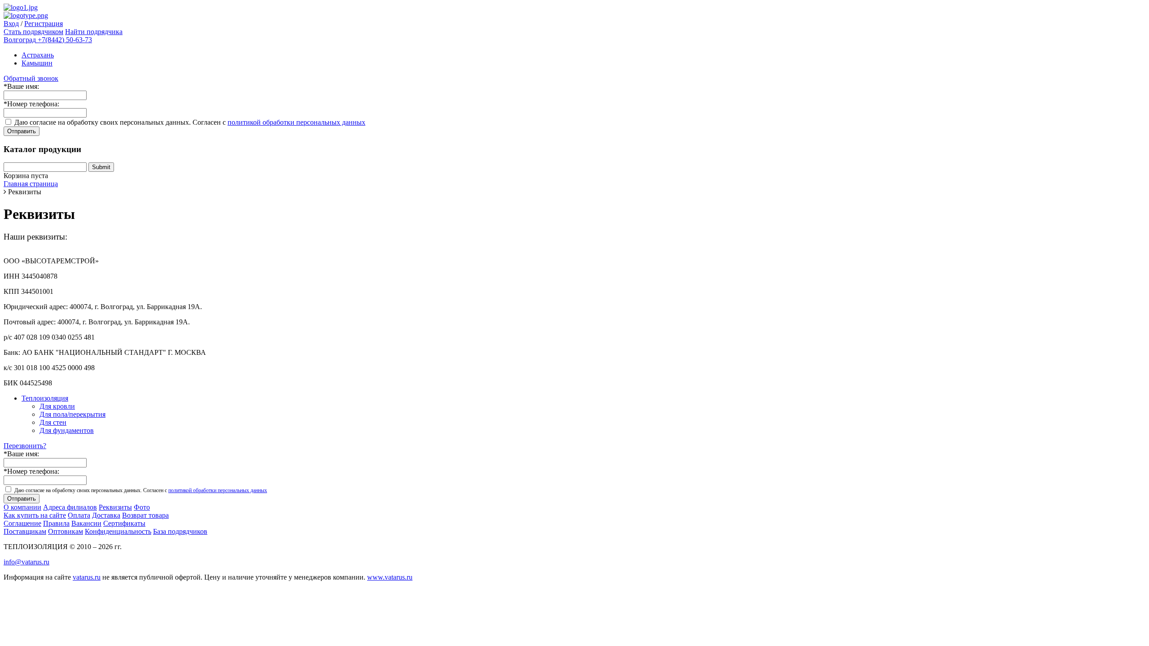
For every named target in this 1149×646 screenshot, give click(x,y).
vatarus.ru (87, 577)
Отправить (21, 131)
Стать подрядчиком (33, 31)
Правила (56, 523)
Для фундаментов (66, 430)
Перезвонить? (25, 446)
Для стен (52, 422)
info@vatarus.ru (26, 562)
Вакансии (86, 523)
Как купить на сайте (35, 515)
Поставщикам (25, 531)
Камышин (37, 63)
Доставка (106, 515)
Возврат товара (145, 515)
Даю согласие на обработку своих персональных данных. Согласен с (189, 122)
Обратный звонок (31, 78)
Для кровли (57, 406)
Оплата (79, 515)
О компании (22, 507)
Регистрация (43, 23)
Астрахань (38, 55)
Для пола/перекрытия (72, 414)
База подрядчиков (180, 531)
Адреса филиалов (70, 507)
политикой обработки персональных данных (296, 122)
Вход (11, 23)
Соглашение (22, 523)
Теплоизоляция (45, 398)
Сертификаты (124, 523)
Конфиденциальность (118, 531)
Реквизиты (115, 507)
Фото (142, 507)
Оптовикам (65, 531)
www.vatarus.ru (389, 577)
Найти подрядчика (94, 31)
